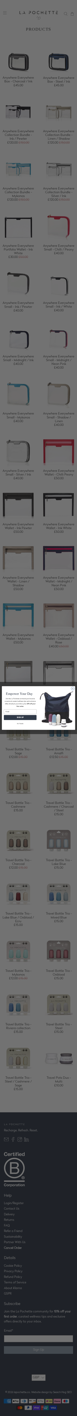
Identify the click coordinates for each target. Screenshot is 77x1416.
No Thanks (20, 723)
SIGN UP (20, 718)
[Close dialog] (72, 688)
